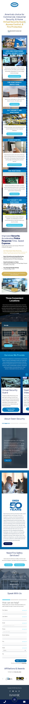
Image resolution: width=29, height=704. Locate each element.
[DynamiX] (14, 695)
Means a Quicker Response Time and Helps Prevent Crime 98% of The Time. (15, 263)
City (3, 641)
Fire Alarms (8, 564)
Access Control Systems (14, 164)
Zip (3, 653)
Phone (3, 629)
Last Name (4, 616)
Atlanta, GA (8, 345)
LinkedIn (16, 691)
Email (3, 622)
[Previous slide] (3, 679)
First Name (5, 610)
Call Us (4, 702)
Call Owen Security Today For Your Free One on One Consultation (14, 273)
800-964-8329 (17, 671)
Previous (12, 290)
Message (20, 660)
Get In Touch (8, 543)
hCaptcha (24, 663)
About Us (8, 460)
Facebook (10, 691)
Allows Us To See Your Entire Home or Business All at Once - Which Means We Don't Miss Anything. (15, 252)
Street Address (5, 635)
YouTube (13, 691)
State (3, 647)
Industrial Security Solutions (14, 134)
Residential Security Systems (14, 225)
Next (16, 290)
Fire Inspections (19, 564)
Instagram (19, 691)
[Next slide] (26, 679)
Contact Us (24, 702)
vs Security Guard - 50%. (11, 268)
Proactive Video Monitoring (11, 409)
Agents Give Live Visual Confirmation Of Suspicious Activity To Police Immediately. (13, 258)
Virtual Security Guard (14, 76)
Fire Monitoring (14, 104)
